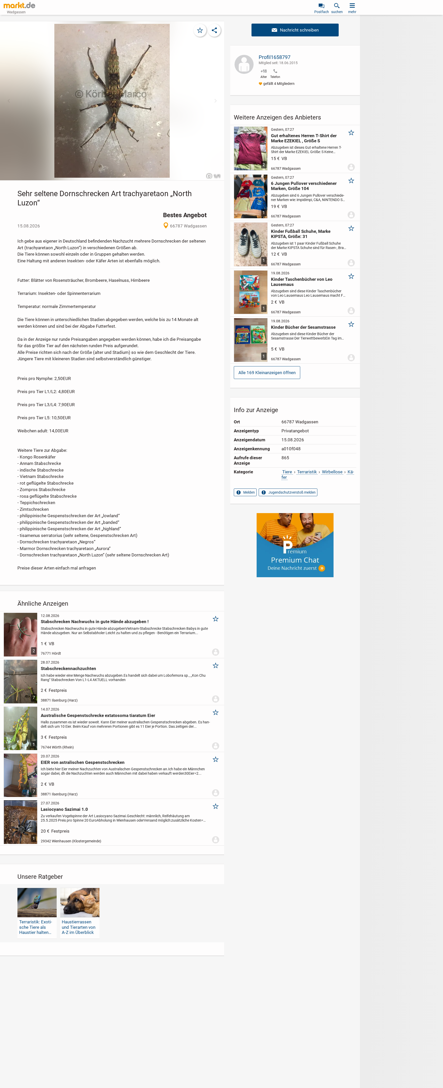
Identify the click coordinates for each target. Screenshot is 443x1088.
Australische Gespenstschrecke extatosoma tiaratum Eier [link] (98, 715)
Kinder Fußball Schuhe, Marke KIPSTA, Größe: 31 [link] (300, 234)
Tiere (287, 471)
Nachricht (295, 30)
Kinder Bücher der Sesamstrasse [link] (303, 327)
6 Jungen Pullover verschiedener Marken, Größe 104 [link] (304, 186)
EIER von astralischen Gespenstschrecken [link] (83, 762)
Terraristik (307, 471)
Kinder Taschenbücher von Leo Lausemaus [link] (302, 282)
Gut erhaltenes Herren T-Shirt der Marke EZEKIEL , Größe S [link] (304, 138)
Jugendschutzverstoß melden (292, 492)
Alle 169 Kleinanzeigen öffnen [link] (267, 372)
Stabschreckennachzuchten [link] (68, 668)
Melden (249, 492)
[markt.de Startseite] (19, 5)
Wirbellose (332, 471)
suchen (337, 12)
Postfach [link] (321, 12)
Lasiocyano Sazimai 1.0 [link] (64, 809)
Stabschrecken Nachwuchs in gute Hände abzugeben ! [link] (95, 621)
